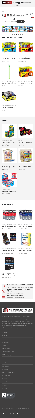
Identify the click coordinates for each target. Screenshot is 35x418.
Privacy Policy (6, 348)
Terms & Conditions (8, 352)
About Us (4, 333)
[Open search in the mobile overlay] (14, 21)
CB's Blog (4, 388)
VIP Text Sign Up (6, 355)
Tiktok (17, 413)
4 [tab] (18, 34)
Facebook (3, 413)
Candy (3, 140)
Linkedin (13, 413)
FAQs (3, 339)
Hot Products (6, 375)
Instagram (10, 413)
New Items (5, 379)
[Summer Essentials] (17, 29)
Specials (4, 385)
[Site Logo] (13, 15)
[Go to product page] (9, 47)
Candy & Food (9, 140)
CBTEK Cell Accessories (15, 57)
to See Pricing (17, 3)
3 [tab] (16, 34)
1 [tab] (12, 34)
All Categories (6, 363)
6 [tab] (22, 34)
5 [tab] (20, 34)
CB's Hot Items (5, 57)
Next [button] (30, 28)
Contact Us (5, 336)
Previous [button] (4, 28)
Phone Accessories (8, 382)
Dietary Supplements (8, 372)
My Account (5, 342)
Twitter (7, 413)
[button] (3, 10)
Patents (4, 345)
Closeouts (5, 369)
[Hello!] (27, 14)
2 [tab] (14, 34)
